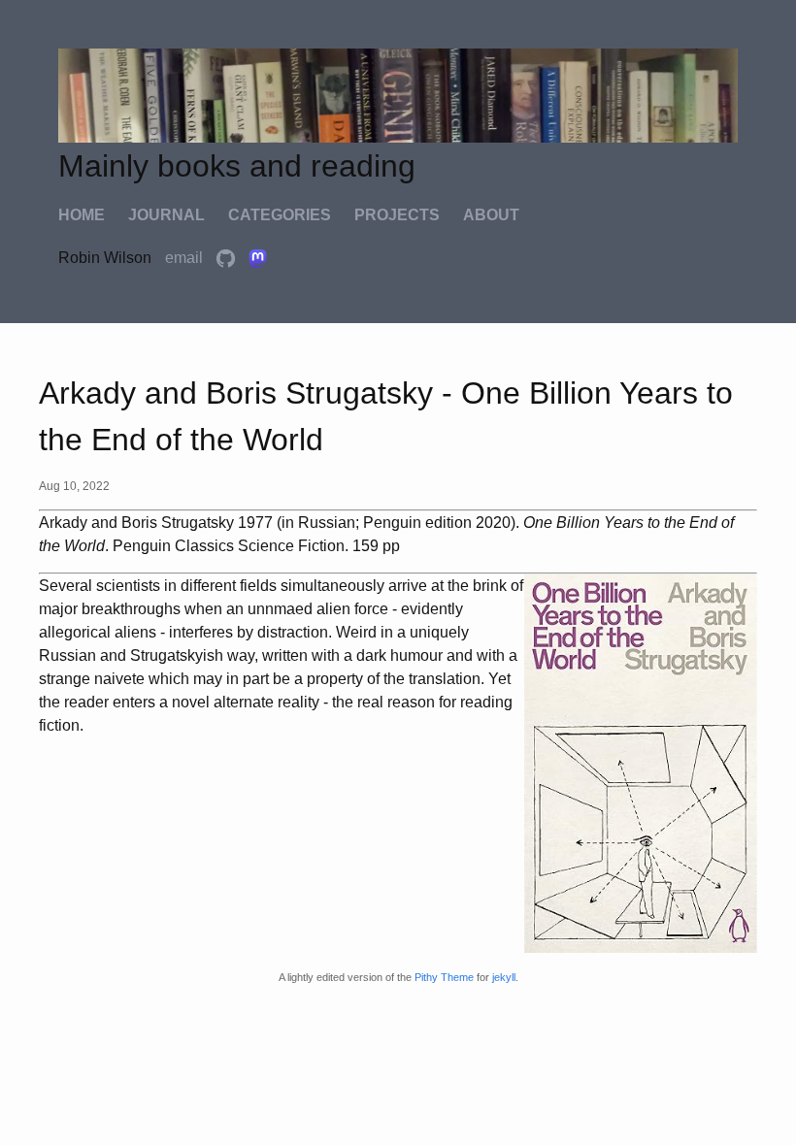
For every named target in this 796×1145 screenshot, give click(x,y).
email (186, 257)
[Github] (227, 257)
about (491, 215)
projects (397, 215)
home (81, 215)
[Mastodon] (258, 257)
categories (279, 215)
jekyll (503, 977)
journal (166, 215)
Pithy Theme (444, 977)
